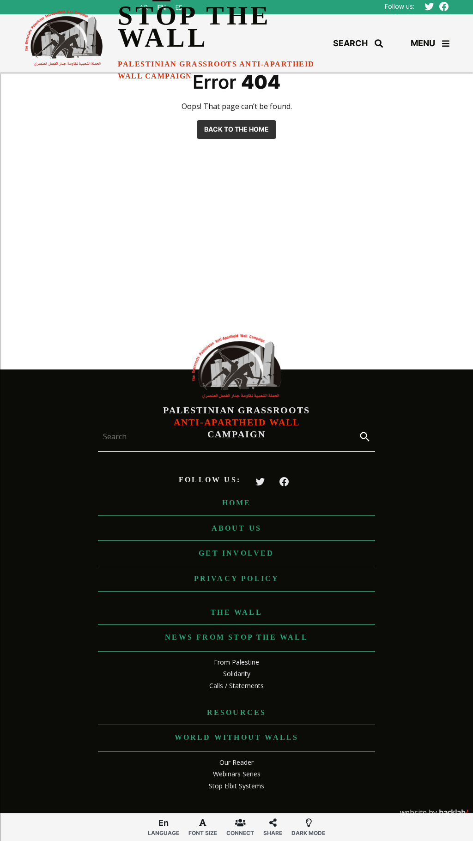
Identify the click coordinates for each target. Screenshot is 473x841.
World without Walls (237, 737)
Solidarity (236, 673)
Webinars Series (237, 773)
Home (236, 503)
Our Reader (236, 762)
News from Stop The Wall (236, 637)
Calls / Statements (236, 685)
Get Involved (236, 553)
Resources (237, 712)
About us (237, 528)
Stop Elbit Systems (236, 785)
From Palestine (236, 662)
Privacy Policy (236, 578)
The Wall (236, 612)
